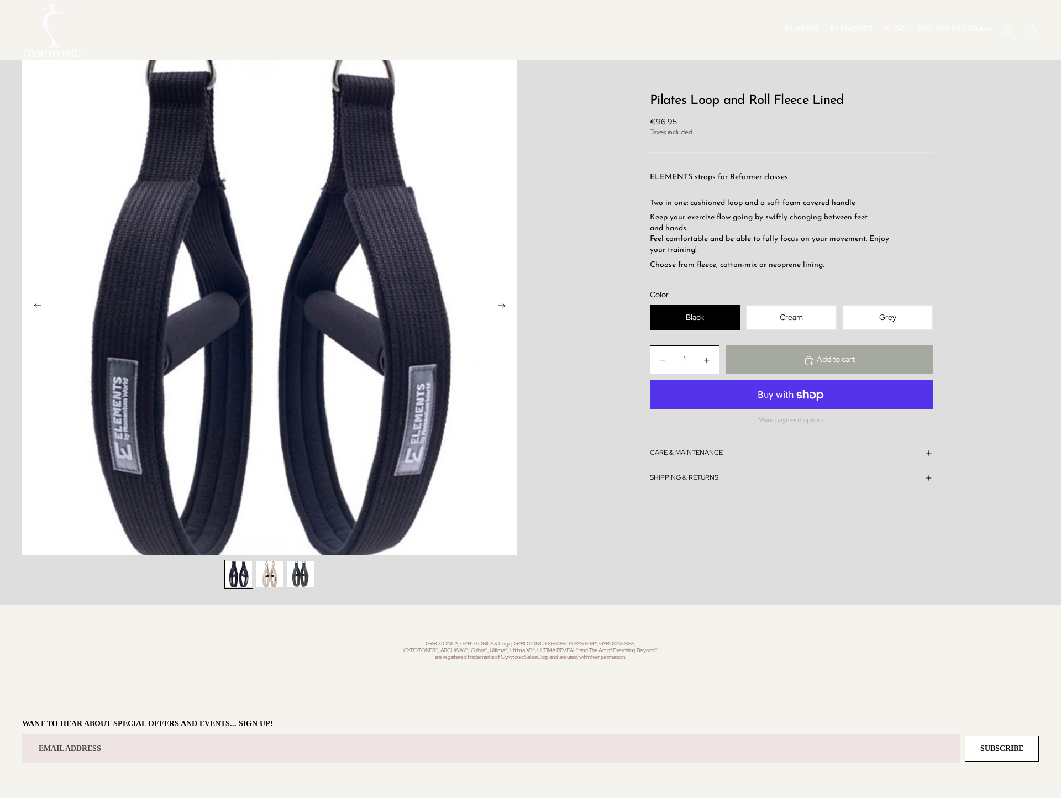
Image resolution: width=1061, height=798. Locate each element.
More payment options (791, 420)
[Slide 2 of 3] (269, 574)
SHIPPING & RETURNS (684, 477)
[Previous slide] (34, 307)
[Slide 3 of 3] (300, 574)
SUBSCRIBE (1001, 748)
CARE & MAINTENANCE (686, 452)
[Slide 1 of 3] (238, 574)
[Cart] (1031, 30)
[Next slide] (505, 307)
